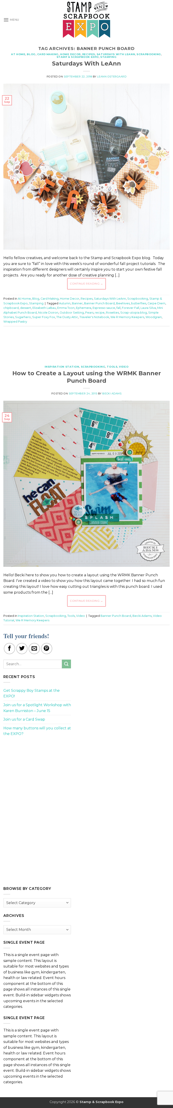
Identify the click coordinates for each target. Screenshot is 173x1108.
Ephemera (83, 308)
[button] (11, 19)
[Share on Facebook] (9, 648)
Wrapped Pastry (15, 321)
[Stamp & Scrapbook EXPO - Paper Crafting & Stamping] (86, 20)
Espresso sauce (104, 308)
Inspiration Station (62, 366)
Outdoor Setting (72, 312)
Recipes (88, 54)
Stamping (108, 57)
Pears (89, 312)
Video (123, 366)
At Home (18, 54)
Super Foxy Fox (43, 317)
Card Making (48, 54)
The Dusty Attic (67, 317)
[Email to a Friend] (34, 648)
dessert (25, 308)
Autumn (65, 303)
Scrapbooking (149, 54)
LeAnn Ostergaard (111, 76)
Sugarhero (23, 317)
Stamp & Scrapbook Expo (78, 57)
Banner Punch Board (99, 303)
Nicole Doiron (48, 312)
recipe (100, 312)
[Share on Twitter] (21, 648)
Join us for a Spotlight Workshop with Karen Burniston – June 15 (37, 708)
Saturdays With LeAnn (116, 54)
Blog (31, 54)
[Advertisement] (86, 343)
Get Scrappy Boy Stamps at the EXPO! (31, 693)
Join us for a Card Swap (24, 719)
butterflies (138, 303)
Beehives (123, 303)
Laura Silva (148, 308)
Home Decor (70, 54)
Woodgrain (154, 317)
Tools (112, 366)
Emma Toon (66, 308)
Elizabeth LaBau (44, 308)
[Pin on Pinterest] (46, 648)
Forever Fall (130, 308)
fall (118, 308)
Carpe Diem (156, 303)
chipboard (11, 308)
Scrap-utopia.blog (133, 312)
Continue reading (86, 283)
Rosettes (112, 312)
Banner (77, 303)
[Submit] (66, 664)
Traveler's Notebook (94, 317)
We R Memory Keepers (127, 317)
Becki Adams (111, 393)
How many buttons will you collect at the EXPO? (37, 731)
